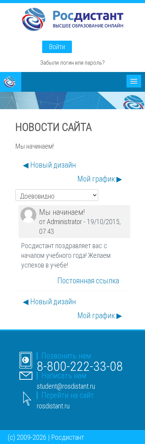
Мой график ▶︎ (99, 178)
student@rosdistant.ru (66, 386)
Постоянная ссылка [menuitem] (88, 280)
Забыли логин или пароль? (72, 62)
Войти (57, 46)
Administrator (64, 221)
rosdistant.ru (53, 406)
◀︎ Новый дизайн (49, 165)
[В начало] (72, 20)
